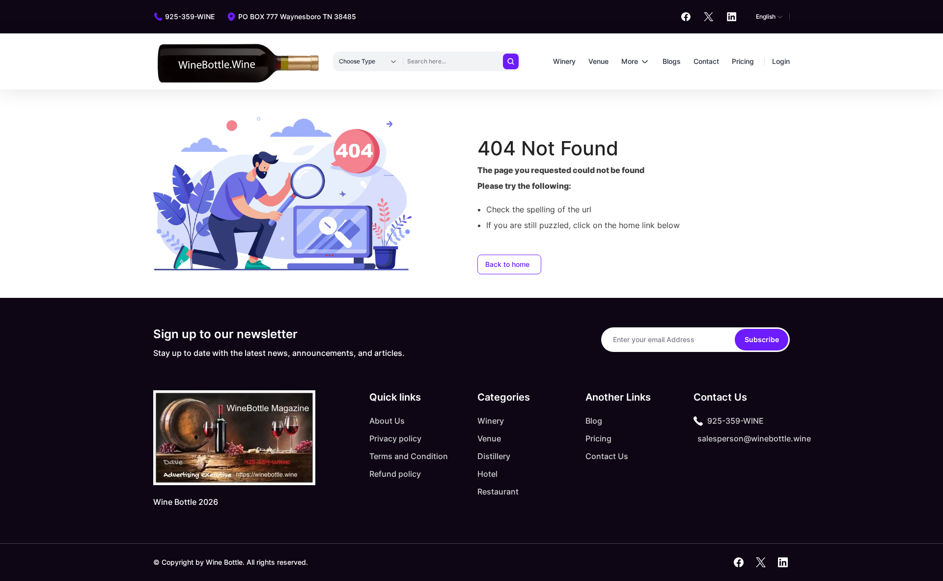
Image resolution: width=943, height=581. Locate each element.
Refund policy (395, 474)
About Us (387, 421)
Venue (598, 61)
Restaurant (498, 491)
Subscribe (762, 339)
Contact (706, 61)
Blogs (672, 61)
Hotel (487, 474)
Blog (593, 421)
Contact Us (606, 456)
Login (781, 61)
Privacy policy (395, 438)
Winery (564, 61)
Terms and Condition (408, 456)
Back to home (507, 264)
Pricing (743, 61)
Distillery (493, 456)
